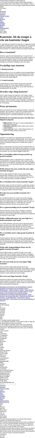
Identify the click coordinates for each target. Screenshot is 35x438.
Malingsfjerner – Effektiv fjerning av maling (12, 290)
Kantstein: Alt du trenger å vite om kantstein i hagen (14, 288)
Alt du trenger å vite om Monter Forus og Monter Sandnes (16, 292)
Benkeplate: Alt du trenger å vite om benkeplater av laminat (16, 287)
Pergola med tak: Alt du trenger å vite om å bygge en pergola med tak (17, 290)
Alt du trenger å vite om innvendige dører (15, 295)
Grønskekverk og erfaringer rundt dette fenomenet (13, 294)
